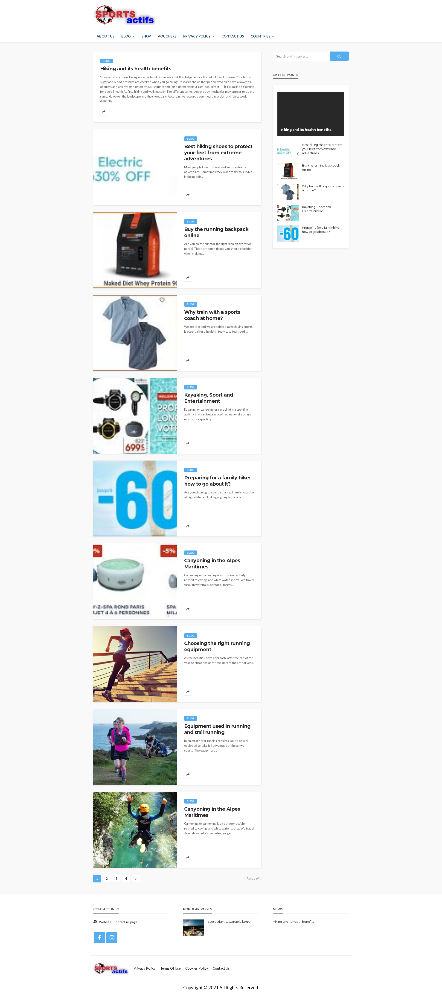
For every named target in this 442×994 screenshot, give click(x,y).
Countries (260, 36)
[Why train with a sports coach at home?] (135, 333)
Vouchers (167, 36)
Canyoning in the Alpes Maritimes (212, 563)
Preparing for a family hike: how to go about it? (217, 481)
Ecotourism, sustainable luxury (229, 921)
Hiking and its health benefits (135, 69)
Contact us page (125, 922)
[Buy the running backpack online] (135, 250)
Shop (146, 36)
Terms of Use (170, 968)
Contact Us (232, 36)
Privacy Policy (197, 36)
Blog (126, 36)
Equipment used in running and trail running (217, 729)
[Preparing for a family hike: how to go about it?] (135, 498)
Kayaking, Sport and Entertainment (208, 398)
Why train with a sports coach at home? (212, 315)
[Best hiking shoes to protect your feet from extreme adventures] (135, 167)
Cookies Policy (196, 968)
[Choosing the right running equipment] (135, 664)
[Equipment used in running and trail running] (135, 747)
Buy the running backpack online (216, 232)
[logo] (124, 15)
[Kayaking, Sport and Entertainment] (135, 416)
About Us (105, 36)
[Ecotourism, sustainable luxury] (193, 927)
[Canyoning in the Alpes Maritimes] (135, 581)
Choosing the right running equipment (217, 646)
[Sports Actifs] (111, 968)
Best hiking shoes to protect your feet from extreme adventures (218, 152)
